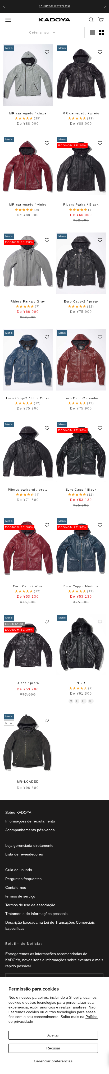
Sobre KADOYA (18, 812)
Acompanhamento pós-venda (30, 830)
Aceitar (53, 1035)
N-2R (81, 683)
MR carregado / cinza (27, 113)
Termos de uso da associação (30, 905)
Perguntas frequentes (23, 879)
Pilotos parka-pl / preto (28, 489)
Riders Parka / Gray (28, 301)
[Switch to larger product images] (92, 32)
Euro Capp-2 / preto (81, 301)
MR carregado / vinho (27, 204)
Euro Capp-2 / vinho (81, 398)
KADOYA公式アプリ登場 (54, 6)
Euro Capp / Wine (28, 586)
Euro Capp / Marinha (81, 586)
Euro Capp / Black (81, 489)
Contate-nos (15, 887)
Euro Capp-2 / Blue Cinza (28, 398)
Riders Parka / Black (81, 204)
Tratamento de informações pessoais (36, 914)
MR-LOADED (28, 781)
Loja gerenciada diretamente (29, 845)
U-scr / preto (28, 683)
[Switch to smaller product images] (101, 32)
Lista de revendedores (24, 854)
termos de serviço (20, 896)
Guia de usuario (18, 870)
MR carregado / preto (81, 113)
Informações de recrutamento (30, 821)
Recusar (53, 1048)
